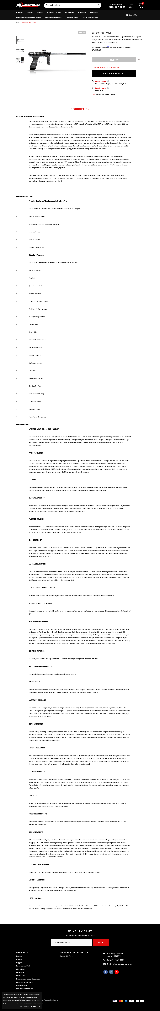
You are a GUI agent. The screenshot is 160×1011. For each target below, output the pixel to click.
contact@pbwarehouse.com (122, 964)
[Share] (141, 59)
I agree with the (99, 67)
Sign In (131, 7)
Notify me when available (114, 74)
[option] (56, 60)
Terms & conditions (112, 67)
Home (18, 23)
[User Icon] (131, 3)
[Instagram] (111, 972)
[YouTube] (117, 972)
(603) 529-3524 (117, 7)
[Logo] (28, 5)
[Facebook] (105, 972)
